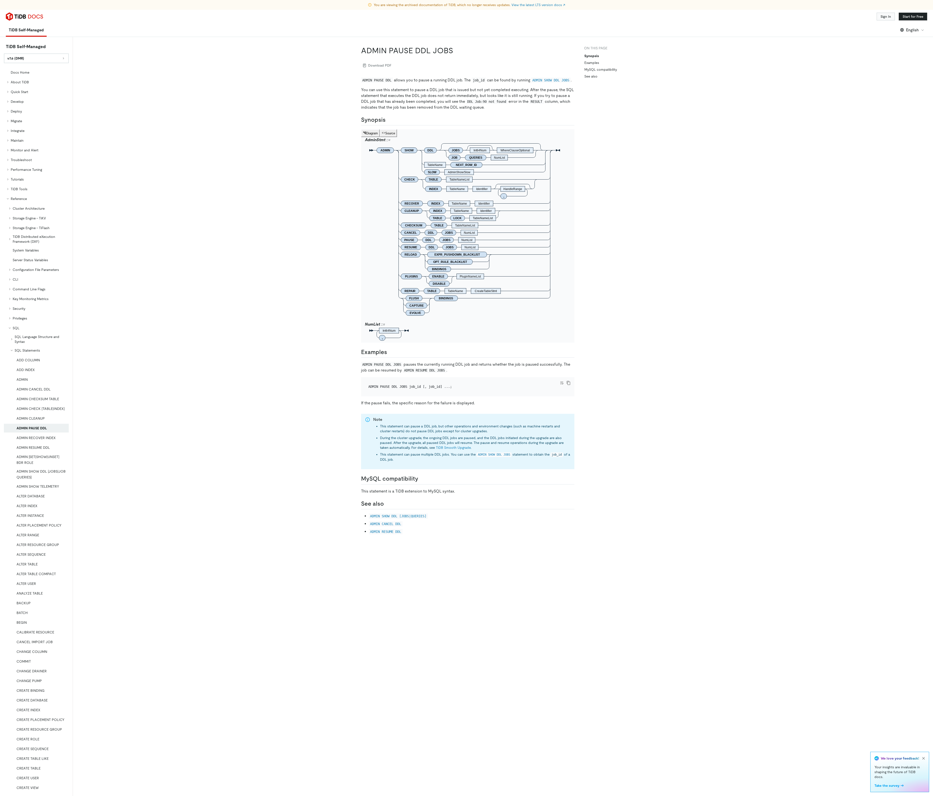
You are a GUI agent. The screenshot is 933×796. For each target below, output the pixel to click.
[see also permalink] (388, 504)
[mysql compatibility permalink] (422, 479)
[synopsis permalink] (389, 120)
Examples (591, 63)
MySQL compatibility (600, 69)
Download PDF (379, 65)
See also (590, 76)
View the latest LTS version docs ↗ (538, 5)
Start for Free (913, 16)
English (912, 30)
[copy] (568, 383)
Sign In (886, 16)
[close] (923, 758)
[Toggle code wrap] (561, 383)
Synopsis (591, 56)
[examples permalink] (391, 352)
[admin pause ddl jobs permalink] (457, 50)
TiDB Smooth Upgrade (453, 448)
